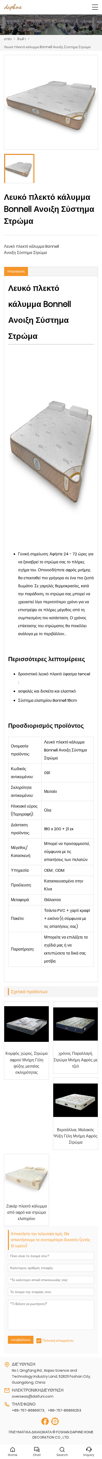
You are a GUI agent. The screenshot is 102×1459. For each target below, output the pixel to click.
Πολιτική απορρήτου (58, 1340)
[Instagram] (55, 1421)
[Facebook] (45, 1421)
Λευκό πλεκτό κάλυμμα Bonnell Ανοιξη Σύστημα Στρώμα (47, 46)
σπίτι (8, 38)
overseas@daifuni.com (32, 1396)
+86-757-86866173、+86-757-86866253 (46, 1410)
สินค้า (21, 38)
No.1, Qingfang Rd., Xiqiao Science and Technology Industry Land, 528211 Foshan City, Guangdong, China (51, 1376)
